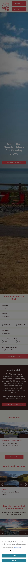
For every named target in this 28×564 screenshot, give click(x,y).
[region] (14, 550)
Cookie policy (17, 547)
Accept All (14, 560)
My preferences (14, 550)
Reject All (14, 555)
